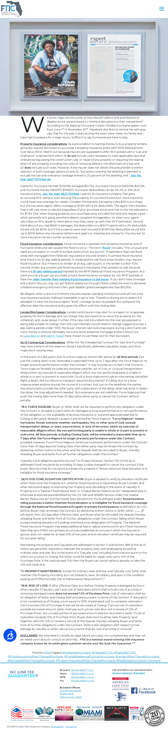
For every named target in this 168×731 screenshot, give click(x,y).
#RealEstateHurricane (131, 660)
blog (48, 652)
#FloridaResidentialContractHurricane (89, 656)
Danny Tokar (54, 335)
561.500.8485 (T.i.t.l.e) (82, 677)
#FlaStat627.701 (102, 652)
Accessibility (57, 726)
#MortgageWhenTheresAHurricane (31, 660)
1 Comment (153, 660)
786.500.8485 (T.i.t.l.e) (82, 673)
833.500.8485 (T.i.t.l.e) (82, 680)
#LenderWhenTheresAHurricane (137, 656)
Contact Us (71, 726)
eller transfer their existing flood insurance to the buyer (71, 279)
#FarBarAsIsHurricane (76, 652)
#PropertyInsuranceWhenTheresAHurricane (85, 660)
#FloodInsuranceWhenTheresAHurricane (35, 656)
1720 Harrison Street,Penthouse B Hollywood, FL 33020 (71, 693)
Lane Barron (32, 335)
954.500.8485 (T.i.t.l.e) (82, 670)
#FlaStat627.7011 (125, 652)
